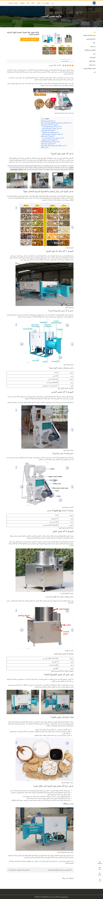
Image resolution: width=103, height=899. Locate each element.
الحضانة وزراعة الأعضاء (90, 50)
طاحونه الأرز (92, 57)
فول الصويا (57, 511)
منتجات (38, 3)
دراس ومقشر (92, 64)
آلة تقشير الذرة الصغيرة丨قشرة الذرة (19, 870)
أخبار (28, 3)
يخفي (43, 118)
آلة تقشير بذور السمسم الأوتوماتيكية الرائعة (59, 870)
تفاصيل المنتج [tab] (65, 61)
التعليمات (22, 3)
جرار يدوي (93, 46)
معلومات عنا (46, 3)
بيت (52, 3)
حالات (32, 3)
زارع (94, 53)
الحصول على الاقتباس (29, 39)
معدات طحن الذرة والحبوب (89, 35)
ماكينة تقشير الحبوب (90, 39)
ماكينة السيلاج (92, 61)
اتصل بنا (15, 3)
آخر (94, 72)
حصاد (94, 42)
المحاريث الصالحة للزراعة (89, 68)
